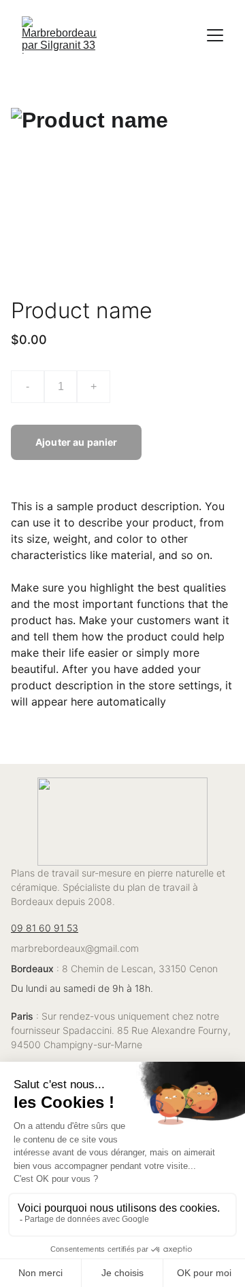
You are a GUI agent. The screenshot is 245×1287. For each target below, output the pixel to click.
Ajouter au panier (76, 442)
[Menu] (215, 35)
